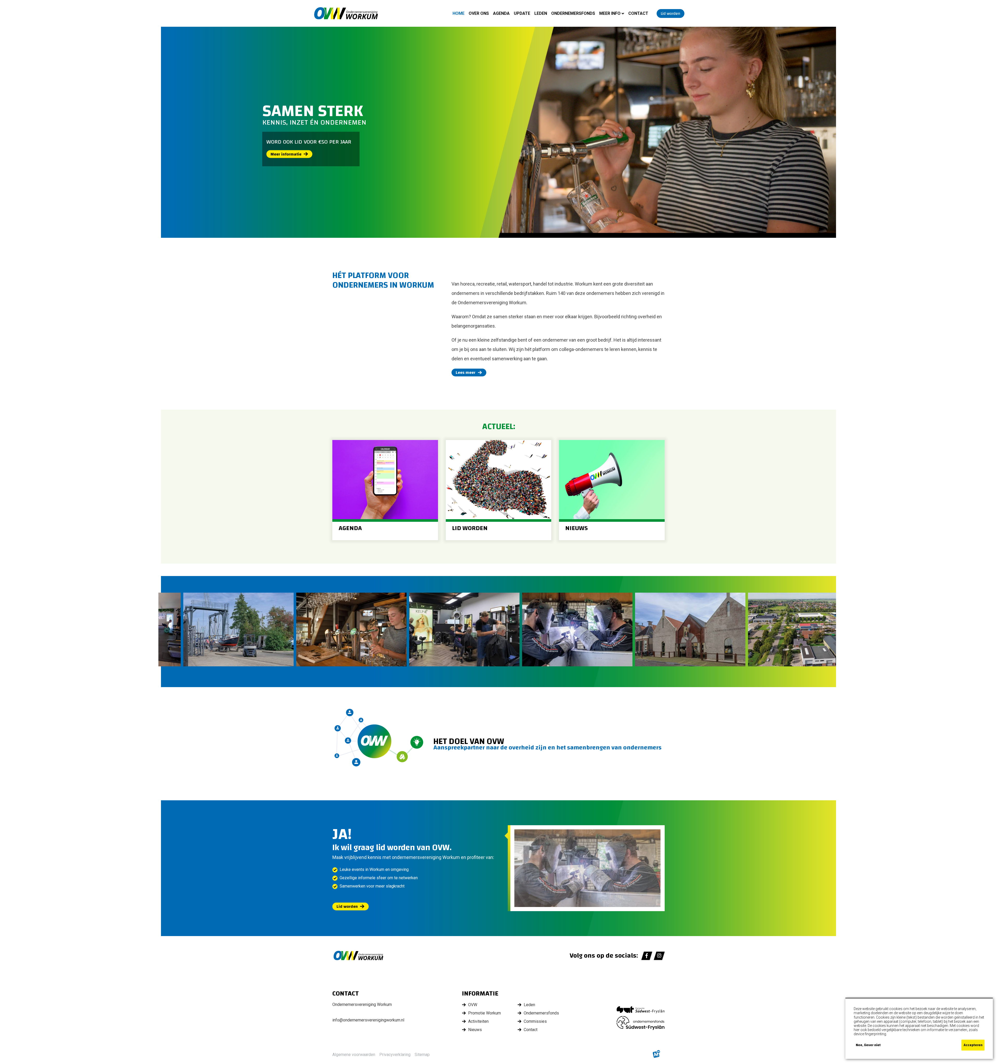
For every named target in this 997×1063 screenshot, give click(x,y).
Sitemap (422, 1054)
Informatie (480, 993)
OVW (472, 1004)
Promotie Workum (484, 1013)
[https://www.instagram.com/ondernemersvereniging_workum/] (659, 956)
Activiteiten (478, 1021)
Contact (530, 1029)
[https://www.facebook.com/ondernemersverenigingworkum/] (646, 956)
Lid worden (347, 906)
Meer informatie (286, 154)
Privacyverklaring (394, 1054)
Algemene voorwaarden (353, 1054)
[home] (346, 13)
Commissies (535, 1021)
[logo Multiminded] (656, 1054)
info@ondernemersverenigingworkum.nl (368, 1020)
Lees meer (465, 372)
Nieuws (475, 1029)
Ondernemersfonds (541, 1013)
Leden (529, 1004)
